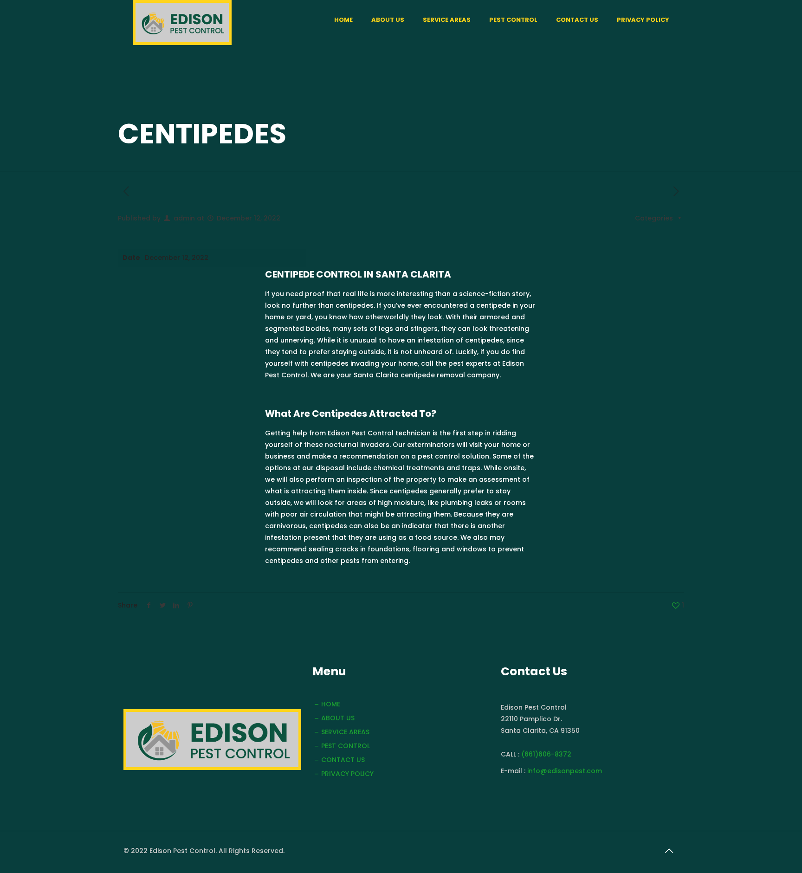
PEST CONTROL (345, 745)
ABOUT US (338, 718)
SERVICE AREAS (345, 732)
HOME (330, 704)
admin (184, 218)
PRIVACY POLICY (347, 773)
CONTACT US (343, 759)
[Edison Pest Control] (182, 22)
